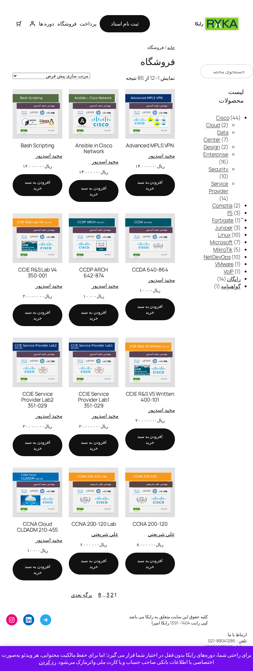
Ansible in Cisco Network (93, 148)
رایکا (199, 24)
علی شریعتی (161, 534)
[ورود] (32, 23)
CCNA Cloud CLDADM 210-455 (37, 527)
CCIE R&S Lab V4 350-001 (37, 272)
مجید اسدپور (161, 155)
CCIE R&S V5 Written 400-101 (150, 397)
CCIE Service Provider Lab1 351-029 (94, 399)
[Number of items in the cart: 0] (19, 23)
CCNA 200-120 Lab (94, 524)
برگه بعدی (81, 594)
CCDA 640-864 (150, 269)
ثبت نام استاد (125, 23)
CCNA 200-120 (150, 524)
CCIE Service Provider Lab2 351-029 (37, 399)
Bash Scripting (38, 145)
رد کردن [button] (47, 661)
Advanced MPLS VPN (150, 145)
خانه (171, 47)
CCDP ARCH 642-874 (93, 272)
